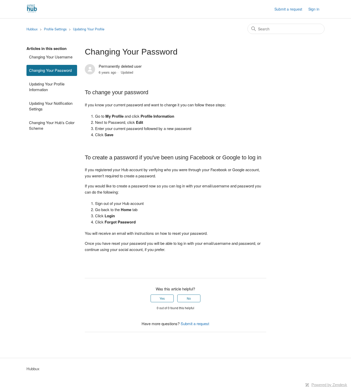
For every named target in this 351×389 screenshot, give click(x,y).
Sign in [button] (313, 9)
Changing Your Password (50, 70)
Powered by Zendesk (329, 385)
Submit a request (288, 9)
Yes (162, 298)
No (189, 298)
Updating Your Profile (88, 29)
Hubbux (32, 29)
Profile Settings (55, 29)
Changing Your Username (50, 56)
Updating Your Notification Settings (50, 106)
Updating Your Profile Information (46, 86)
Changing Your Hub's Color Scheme (52, 125)
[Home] (32, 11)
